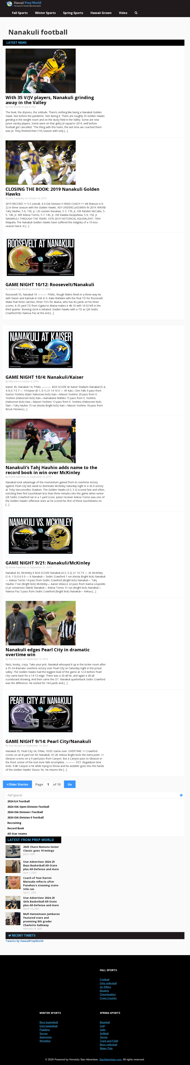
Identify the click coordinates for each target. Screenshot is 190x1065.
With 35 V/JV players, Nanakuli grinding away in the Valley (50, 99)
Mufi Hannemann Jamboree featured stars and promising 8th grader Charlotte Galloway (41, 919)
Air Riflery (105, 986)
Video (123, 13)
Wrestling (45, 1040)
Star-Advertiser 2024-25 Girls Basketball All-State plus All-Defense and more (41, 901)
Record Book (15, 828)
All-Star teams (17, 833)
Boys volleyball (108, 1044)
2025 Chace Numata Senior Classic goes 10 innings (41, 848)
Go (70, 784)
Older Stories (18, 784)
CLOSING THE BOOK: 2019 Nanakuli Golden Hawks (52, 191)
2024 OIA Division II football (25, 817)
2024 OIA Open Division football (28, 806)
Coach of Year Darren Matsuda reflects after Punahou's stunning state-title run (41, 883)
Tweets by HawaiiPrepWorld (24, 941)
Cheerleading (108, 994)
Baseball (105, 1022)
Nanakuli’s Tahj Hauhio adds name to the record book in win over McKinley (51, 469)
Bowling (104, 990)
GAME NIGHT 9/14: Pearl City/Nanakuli (48, 741)
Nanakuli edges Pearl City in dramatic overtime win (48, 651)
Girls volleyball (108, 983)
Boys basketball (49, 1022)
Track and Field (109, 1040)
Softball (104, 1033)
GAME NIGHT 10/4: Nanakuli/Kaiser (44, 377)
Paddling (45, 1029)
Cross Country (108, 998)
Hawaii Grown (101, 13)
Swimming (46, 1037)
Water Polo (106, 1048)
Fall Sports (14, 795)
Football (104, 979)
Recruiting (14, 823)
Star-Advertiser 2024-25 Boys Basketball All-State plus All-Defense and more (41, 865)
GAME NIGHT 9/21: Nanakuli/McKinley (48, 563)
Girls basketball (49, 1025)
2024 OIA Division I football (25, 812)
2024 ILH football (18, 801)
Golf (102, 1025)
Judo (103, 1029)
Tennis (103, 1037)
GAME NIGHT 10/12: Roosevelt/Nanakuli (50, 284)
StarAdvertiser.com (110, 1059)
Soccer (44, 1033)
